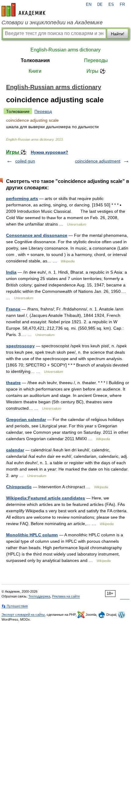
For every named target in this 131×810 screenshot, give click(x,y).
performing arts (22, 198)
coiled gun (25, 161)
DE (100, 4)
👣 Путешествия (15, 606)
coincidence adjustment (97, 161)
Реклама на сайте (66, 596)
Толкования (35, 60)
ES (111, 4)
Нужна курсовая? (49, 152)
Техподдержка (39, 596)
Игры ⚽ (96, 71)
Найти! (117, 33)
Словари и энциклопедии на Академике (52, 22)
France (13, 309)
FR (122, 4)
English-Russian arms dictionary (65, 49)
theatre (13, 382)
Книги (35, 71)
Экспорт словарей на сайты (23, 614)
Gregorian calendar (26, 419)
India (11, 272)
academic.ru (23, 9)
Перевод (43, 111)
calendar (15, 449)
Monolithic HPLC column (32, 534)
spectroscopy (20, 345)
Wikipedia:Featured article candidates (45, 498)
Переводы (96, 60)
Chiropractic (19, 486)
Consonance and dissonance (36, 235)
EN (88, 4)
